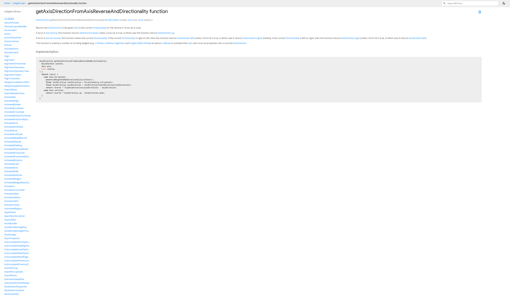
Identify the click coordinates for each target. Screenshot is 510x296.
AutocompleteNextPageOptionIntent (22, 256)
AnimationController (14, 189)
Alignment (9, 59)
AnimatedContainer (14, 108)
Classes (9, 19)
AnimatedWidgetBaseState (17, 182)
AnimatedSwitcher (13, 175)
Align (6, 56)
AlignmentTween (12, 74)
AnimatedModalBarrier (15, 137)
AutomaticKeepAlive (14, 279)
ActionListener (11, 41)
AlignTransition (12, 78)
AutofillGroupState (13, 271)
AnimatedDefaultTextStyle (17, 115)
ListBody (166, 43)
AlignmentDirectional (15, 63)
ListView (99, 43)
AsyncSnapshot (12, 238)
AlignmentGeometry (14, 67)
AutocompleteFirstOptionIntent (20, 242)
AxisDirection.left (185, 38)
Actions (8, 45)
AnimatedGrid (11, 123)
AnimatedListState (13, 134)
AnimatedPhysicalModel (16, 149)
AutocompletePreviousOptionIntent (22, 260)
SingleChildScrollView (139, 43)
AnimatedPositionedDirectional (19, 156)
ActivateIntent (11, 52)
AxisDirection (43, 19)
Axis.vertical (51, 32)
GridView (109, 43)
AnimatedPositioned (14, 152)
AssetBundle (10, 223)
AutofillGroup (11, 268)
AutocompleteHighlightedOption (20, 245)
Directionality (99, 27)
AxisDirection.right (252, 38)
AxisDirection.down (89, 32)
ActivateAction (11, 48)
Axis (130, 19)
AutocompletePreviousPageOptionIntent (24, 264)
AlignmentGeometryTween (17, 71)
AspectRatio (10, 219)
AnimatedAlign (11, 100)
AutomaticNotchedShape (16, 282)
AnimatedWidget (12, 178)
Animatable (10, 97)
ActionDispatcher (13, 37)
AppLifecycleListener (14, 216)
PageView (119, 43)
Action (7, 33)
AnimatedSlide (11, 171)
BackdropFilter (11, 294)
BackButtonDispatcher (15, 286)
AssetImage (10, 234)
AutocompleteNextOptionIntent (20, 253)
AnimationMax (11, 193)
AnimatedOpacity (12, 141)
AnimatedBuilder (12, 104)
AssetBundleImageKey (15, 227)
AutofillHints (10, 275)
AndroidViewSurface (14, 93)
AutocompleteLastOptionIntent (20, 249)
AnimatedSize (11, 167)
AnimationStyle (11, 204)
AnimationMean (12, 197)
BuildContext (112, 19)
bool (140, 19)
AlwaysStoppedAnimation (17, 85)
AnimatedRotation (13, 160)
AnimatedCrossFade (14, 111)
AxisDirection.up (166, 32)
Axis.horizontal (53, 38)
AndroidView (10, 89)
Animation (9, 186)
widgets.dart (19, 3)
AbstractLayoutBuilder (15, 26)
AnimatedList (10, 130)
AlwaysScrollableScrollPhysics (19, 82)
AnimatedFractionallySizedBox (19, 119)
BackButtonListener (14, 290)
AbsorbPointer (11, 22)
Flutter (7, 3)
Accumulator (10, 30)
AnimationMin (11, 201)
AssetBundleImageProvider (18, 230)
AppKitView (10, 212)
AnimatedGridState (13, 126)
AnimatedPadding (13, 145)
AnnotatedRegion (13, 208)
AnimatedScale (11, 163)
